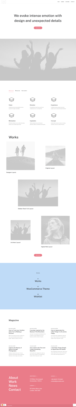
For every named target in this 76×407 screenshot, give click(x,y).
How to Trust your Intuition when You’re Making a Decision (16, 331)
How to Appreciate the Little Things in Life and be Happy (59, 331)
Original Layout (50, 168)
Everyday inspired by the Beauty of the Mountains (37, 331)
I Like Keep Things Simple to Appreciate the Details (58, 348)
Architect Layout (15, 242)
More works (38, 255)
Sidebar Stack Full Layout (25, 208)
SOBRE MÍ (62, 1)
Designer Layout (11, 172)
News (13, 386)
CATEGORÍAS (67, 1)
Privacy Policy (10, 405)
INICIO (59, 1)
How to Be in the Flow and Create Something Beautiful (37, 349)
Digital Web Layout (46, 247)
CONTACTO (72, 1)
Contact (15, 390)
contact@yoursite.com (57, 381)
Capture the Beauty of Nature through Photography (15, 349)
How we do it (38, 27)
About (13, 378)
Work (13, 382)
